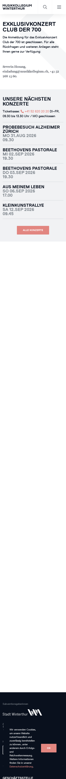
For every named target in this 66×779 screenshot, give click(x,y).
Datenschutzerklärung (21, 766)
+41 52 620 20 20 (36, 111)
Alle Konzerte (33, 230)
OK (49, 748)
